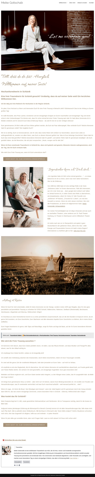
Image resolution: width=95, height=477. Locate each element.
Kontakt (91, 2)
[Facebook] (15, 465)
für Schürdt (68, 433)
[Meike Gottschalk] (12, 2)
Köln (49, 218)
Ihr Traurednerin (52, 433)
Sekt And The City (79, 231)
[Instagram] (17, 465)
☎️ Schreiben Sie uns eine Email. (14, 440)
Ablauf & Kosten (82, 2)
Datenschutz (58, 475)
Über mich (72, 2)
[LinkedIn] (19, 465)
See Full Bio (73, 458)
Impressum (53, 475)
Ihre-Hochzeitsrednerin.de (32, 433)
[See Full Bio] (78, 458)
